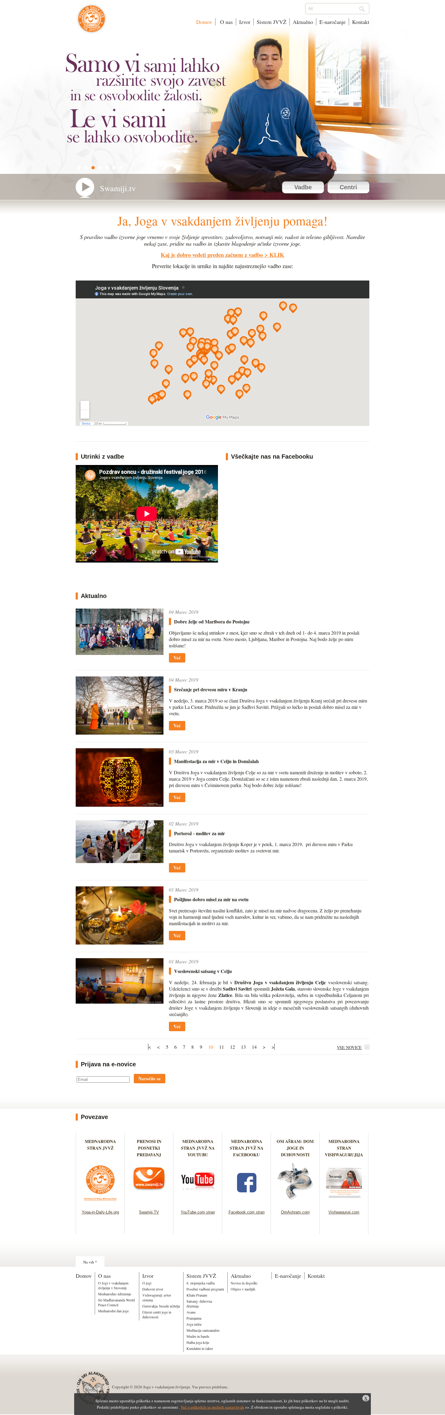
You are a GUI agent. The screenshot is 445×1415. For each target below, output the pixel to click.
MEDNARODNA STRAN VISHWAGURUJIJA (344, 1148)
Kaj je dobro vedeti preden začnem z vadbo (212, 255)
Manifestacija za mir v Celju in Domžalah (216, 761)
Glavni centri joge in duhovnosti (156, 1314)
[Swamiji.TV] (149, 1202)
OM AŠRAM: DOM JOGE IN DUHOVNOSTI (295, 1148)
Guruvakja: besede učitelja (161, 1306)
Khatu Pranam (196, 1295)
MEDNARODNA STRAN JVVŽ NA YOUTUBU (198, 1148)
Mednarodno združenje (114, 1293)
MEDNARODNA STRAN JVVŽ (100, 1148)
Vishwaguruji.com (343, 1212)
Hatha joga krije (197, 1342)
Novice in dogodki (244, 1282)
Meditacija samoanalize (202, 1330)
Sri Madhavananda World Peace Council (116, 1302)
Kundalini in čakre (199, 1348)
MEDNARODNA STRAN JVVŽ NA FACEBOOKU (246, 1148)
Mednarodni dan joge (113, 1310)
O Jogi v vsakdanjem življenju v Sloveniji (113, 1285)
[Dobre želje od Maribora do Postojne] (119, 653)
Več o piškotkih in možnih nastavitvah (212, 1407)
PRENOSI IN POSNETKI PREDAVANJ (149, 1148)
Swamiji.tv (118, 188)
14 (254, 1047)
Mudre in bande (197, 1336)
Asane (191, 1312)
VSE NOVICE (349, 1047)
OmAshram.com (295, 1212)
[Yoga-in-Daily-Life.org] (100, 1202)
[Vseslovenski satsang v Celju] (119, 1001)
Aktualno (303, 21)
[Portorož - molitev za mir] (119, 861)
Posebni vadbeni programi (205, 1289)
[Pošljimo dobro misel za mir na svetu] (119, 942)
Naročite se (149, 1078)
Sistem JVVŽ (271, 21)
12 (232, 1047)
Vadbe (303, 187)
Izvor (244, 21)
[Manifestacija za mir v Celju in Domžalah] (119, 805)
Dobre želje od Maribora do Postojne (212, 621)
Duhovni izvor (152, 1289)
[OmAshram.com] (295, 1202)
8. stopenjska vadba (200, 1282)
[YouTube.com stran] (198, 1202)
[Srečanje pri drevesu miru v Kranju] (119, 732)
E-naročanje (332, 21)
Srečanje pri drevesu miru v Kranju (210, 689)
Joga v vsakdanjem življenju (91, 22)
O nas (226, 21)
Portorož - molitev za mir (199, 833)
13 (243, 1047)
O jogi (146, 1282)
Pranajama (193, 1318)
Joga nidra (193, 1324)
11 (221, 1047)
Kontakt (360, 21)
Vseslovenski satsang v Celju (203, 971)
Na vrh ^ (90, 1262)
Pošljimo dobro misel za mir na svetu (211, 899)
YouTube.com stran (198, 1212)
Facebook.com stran (247, 1212)
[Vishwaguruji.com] (344, 1202)
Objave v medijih (243, 1289)
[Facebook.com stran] (247, 1202)
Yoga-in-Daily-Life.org (100, 1212)
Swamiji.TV (149, 1212)
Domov (204, 21)
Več (177, 657)
